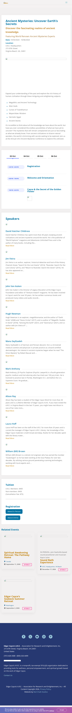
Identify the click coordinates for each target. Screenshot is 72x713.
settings (51, 711)
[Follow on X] (30, 636)
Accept (62, 710)
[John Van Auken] (29, 200)
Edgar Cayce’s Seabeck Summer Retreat (14, 599)
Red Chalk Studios (41, 692)
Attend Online (13, 518)
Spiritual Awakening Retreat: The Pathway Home (16, 555)
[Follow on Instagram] (44, 636)
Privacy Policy (45, 689)
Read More (10, 245)
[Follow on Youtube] (37, 636)
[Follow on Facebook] (23, 636)
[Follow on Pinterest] (50, 636)
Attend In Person (14, 511)
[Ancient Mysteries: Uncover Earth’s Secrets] (54, 542)
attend (62, 570)
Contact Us (8, 675)
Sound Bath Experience (47, 561)
